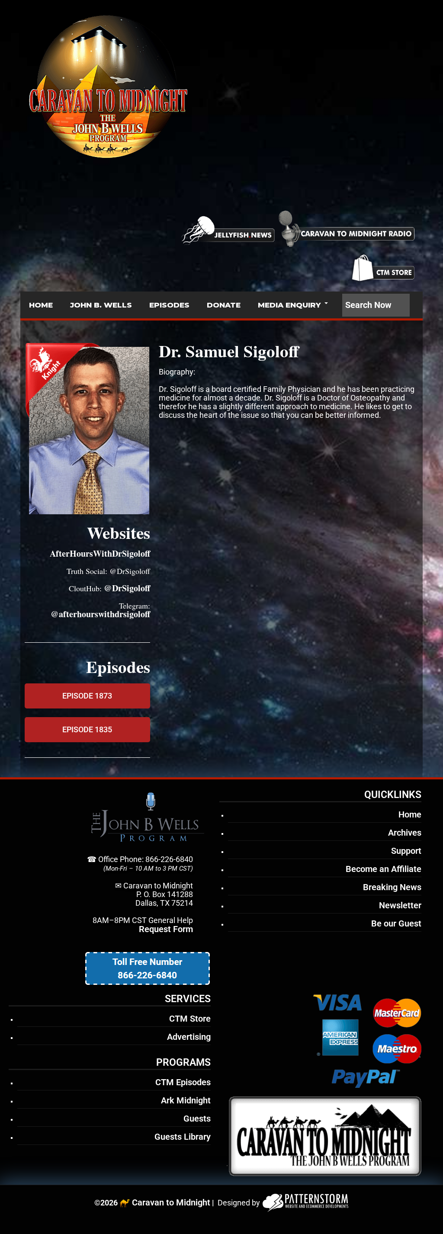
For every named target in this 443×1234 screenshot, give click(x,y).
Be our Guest (396, 923)
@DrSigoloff (127, 588)
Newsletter (400, 905)
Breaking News (392, 887)
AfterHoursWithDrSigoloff (100, 553)
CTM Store (190, 1018)
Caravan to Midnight (171, 1202)
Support (406, 851)
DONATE (224, 305)
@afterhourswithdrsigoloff (100, 614)
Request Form (166, 929)
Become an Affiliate (383, 869)
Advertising (189, 1037)
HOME (41, 305)
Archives (404, 832)
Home (409, 814)
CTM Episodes (183, 1082)
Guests (197, 1118)
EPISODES (169, 305)
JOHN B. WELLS (101, 305)
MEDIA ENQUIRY (289, 305)
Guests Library (182, 1136)
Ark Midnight (186, 1100)
